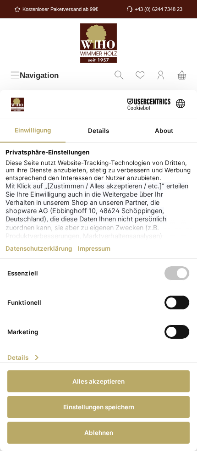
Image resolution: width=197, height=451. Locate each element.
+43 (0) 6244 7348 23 (158, 9)
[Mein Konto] (160, 75)
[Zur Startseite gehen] (98, 43)
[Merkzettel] (140, 75)
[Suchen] (119, 75)
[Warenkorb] (181, 75)
